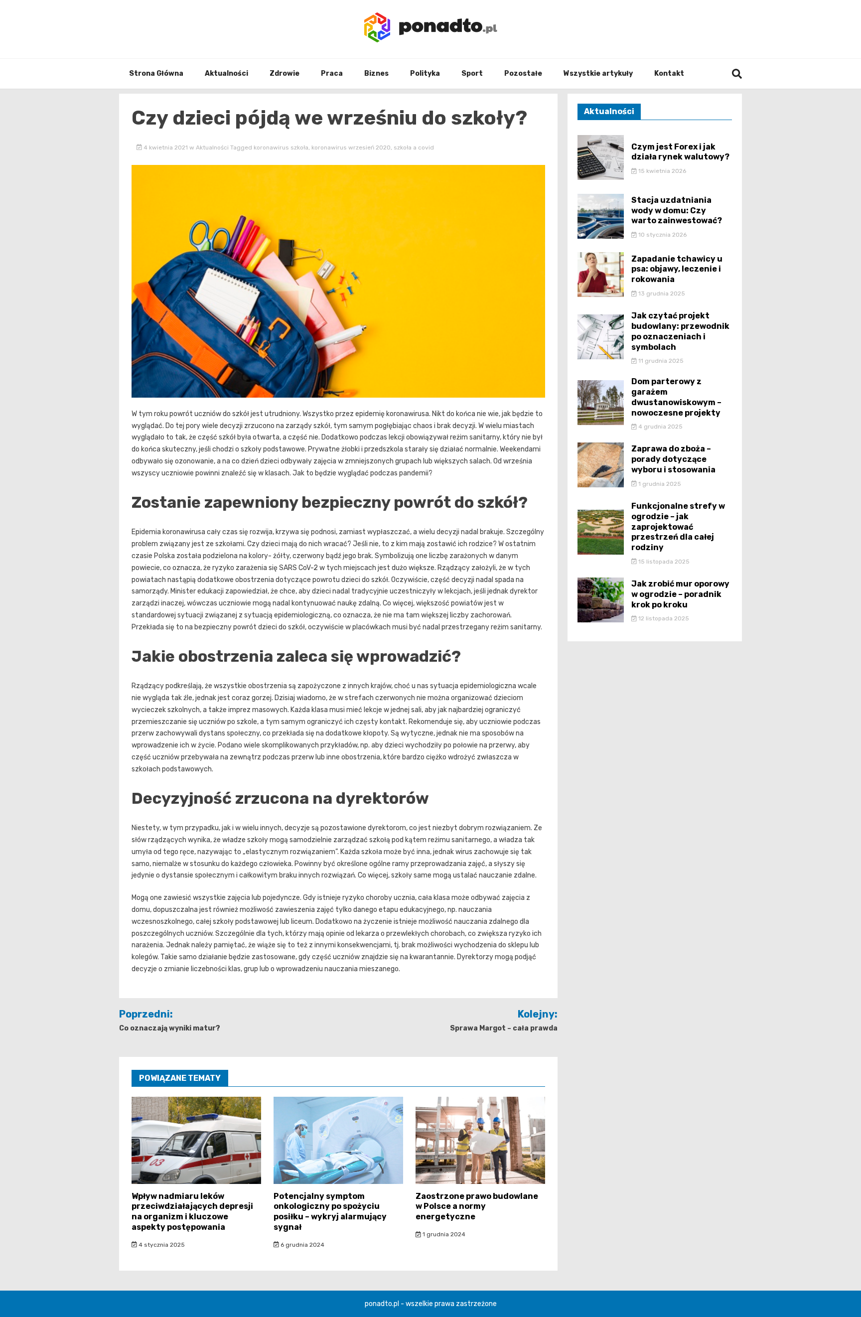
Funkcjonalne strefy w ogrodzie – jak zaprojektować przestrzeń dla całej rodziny (678, 526)
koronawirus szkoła (281, 147)
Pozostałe (523, 73)
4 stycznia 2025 (161, 1244)
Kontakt (669, 73)
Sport (472, 73)
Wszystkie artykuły (598, 73)
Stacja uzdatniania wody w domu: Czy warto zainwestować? (676, 210)
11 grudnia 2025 (660, 360)
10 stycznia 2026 (662, 234)
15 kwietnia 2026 (661, 170)
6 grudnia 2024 (301, 1244)
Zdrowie (284, 73)
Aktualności (226, 73)
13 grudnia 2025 (661, 293)
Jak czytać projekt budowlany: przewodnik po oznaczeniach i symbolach (680, 331)
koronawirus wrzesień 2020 (351, 147)
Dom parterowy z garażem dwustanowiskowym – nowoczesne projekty (676, 397)
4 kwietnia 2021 (165, 147)
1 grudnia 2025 (659, 483)
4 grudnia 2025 (660, 426)
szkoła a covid (414, 147)
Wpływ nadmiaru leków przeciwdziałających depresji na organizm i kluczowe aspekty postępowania (192, 1211)
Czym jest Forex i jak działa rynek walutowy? (680, 152)
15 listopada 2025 (663, 561)
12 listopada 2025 (663, 618)
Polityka (425, 73)
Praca (332, 73)
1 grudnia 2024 (443, 1234)
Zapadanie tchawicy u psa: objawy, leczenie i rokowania (676, 269)
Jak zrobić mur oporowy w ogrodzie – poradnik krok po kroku (680, 594)
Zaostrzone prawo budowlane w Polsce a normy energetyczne (477, 1206)
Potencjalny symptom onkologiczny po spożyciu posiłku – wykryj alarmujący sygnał (330, 1211)
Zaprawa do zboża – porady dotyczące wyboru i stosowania (673, 459)
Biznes (376, 73)
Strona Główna (156, 73)
